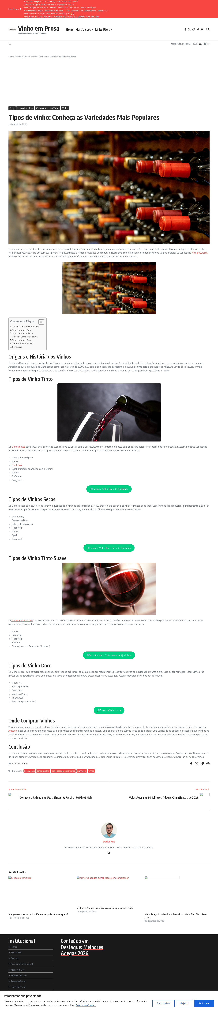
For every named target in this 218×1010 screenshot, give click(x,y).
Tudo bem (204, 1003)
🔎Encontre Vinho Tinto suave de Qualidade (109, 655)
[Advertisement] (109, 82)
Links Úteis (102, 29)
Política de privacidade (22, 964)
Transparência (18, 981)
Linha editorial (18, 987)
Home (70, 29)
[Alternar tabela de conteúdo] (39, 322)
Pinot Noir (17, 465)
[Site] (109, 853)
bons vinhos (29, 771)
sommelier (81, 771)
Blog (12, 108)
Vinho (19, 56)
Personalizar (163, 1003)
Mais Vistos (83, 29)
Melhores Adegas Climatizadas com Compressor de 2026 (105, 907)
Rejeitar (184, 1003)
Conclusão (17, 347)
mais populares (199, 252)
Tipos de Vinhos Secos (22, 333)
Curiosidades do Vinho (47, 108)
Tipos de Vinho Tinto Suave (25, 336)
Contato (15, 958)
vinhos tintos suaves (22, 620)
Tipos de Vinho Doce (21, 340)
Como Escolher (25, 108)
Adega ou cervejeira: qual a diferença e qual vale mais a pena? (38, 914)
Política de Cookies (86, 1005)
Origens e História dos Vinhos (26, 326)
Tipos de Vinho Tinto (21, 330)
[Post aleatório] (200, 44)
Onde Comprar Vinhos (23, 343)
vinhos (91, 771)
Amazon (12, 730)
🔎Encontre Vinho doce (109, 710)
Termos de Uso (19, 975)
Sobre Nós (16, 952)
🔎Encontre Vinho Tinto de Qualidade (109, 489)
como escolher (43, 771)
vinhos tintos (19, 446)
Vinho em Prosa (39, 28)
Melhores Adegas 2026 (82, 950)
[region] (109, 1000)
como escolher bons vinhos (63, 771)
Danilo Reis (109, 841)
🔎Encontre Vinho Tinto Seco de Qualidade (109, 548)
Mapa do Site (18, 969)
